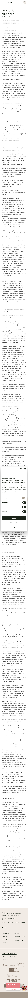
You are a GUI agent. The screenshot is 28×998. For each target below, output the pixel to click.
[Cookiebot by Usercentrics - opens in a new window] (20, 469)
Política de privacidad (9, 953)
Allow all (14, 518)
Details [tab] (14, 473)
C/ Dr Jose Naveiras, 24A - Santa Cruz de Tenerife (12, 914)
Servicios (17, 933)
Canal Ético (18, 943)
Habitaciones (6, 933)
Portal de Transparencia (19, 940)
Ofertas (4, 936)
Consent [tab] (5, 473)
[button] (3, 2)
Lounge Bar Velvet (20, 936)
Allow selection (14, 523)
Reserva (15, 995)
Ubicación (5, 942)
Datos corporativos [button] (8, 956)
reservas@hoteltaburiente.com (14, 922)
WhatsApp (24, 2)
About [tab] (23, 473)
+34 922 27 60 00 (8, 919)
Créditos (5, 959)
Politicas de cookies (8, 950)
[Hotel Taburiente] (14, 2)
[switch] (24, 502)
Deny (14, 527)
